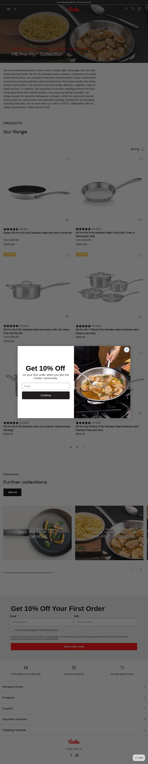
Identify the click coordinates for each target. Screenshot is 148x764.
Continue (46, 395)
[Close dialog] (126, 349)
